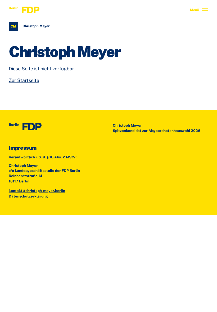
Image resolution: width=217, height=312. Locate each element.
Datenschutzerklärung (28, 196)
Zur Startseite (24, 80)
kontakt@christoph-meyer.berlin (37, 191)
